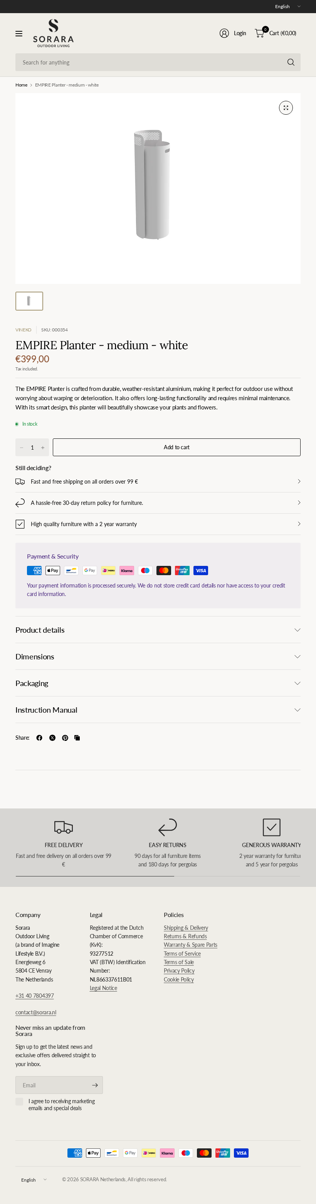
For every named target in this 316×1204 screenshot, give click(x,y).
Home (21, 85)
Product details (39, 629)
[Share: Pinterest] (65, 738)
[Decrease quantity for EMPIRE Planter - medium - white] (21, 448)
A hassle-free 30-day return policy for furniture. (87, 502)
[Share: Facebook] (39, 738)
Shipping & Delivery (186, 927)
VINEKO (23, 330)
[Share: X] (52, 738)
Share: (22, 737)
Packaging (31, 683)
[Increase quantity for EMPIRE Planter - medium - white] (43, 448)
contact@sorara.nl (35, 1012)
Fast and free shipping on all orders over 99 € (84, 481)
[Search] (291, 62)
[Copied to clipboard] (77, 738)
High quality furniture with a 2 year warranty (84, 524)
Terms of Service (182, 953)
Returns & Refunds (185, 936)
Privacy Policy (179, 970)
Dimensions (34, 656)
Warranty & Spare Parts (190, 944)
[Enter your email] (95, 1085)
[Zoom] (286, 108)
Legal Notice (103, 988)
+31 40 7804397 (34, 995)
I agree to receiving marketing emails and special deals (61, 1104)
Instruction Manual (46, 709)
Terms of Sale (179, 962)
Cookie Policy (179, 979)
